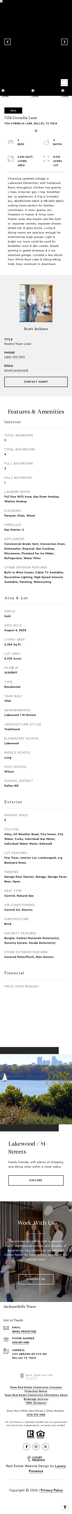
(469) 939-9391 (14, 357)
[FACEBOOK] (26, 1446)
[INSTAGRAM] (36, 1446)
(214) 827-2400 (20, 1342)
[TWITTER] (45, 1446)
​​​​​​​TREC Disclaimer (36, 1402)
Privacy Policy (52, 1490)
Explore (36, 1180)
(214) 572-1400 (36, 1414)
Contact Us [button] (36, 1279)
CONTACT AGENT (36, 381)
